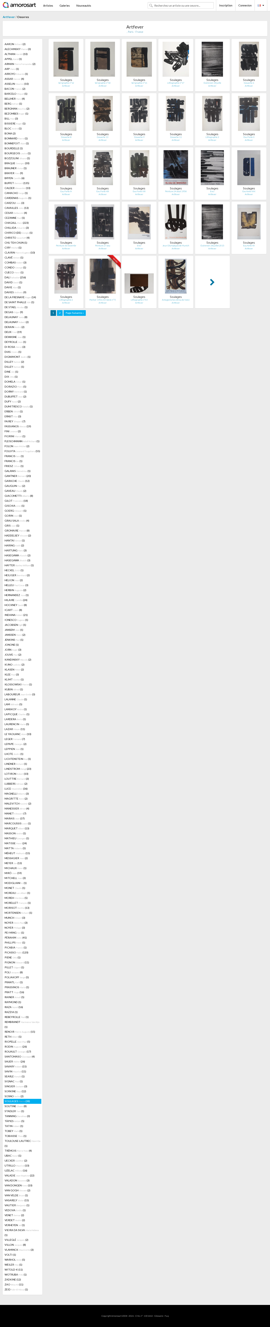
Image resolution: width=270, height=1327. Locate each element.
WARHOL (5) (15, 1259)
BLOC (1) (13, 128)
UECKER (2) (16, 1160)
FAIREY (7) (15, 421)
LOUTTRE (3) (17, 778)
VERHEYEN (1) (15, 1225)
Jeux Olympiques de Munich (176, 245)
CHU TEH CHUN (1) (16, 242)
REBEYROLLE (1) (17, 1017)
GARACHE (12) (17, 480)
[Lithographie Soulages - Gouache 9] (139, 114)
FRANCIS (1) (14, 456)
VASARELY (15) (17, 1200)
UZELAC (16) (16, 1170)
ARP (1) (12, 68)
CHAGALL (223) (17, 222)
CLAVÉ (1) (14, 257)
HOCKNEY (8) (16, 605)
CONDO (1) (15, 267)
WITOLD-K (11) (14, 1269)
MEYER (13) (13, 863)
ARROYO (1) (16, 73)
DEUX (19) (13, 331)
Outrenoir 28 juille (212, 82)
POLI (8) (14, 972)
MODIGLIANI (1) (16, 882)
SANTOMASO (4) (20, 1056)
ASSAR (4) (14, 78)
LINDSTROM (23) (18, 768)
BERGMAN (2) (17, 108)
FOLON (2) (17, 446)
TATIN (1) (14, 1126)
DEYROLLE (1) (15, 341)
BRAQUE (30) (17, 163)
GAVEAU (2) (15, 490)
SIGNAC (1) (14, 1081)
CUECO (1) (14, 272)
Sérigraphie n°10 (103, 82)
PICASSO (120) (16, 952)
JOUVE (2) (13, 654)
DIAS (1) (13, 351)
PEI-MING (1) (14, 932)
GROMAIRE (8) (17, 530)
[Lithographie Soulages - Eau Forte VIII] (139, 168)
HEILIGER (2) (17, 575)
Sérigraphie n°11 (139, 82)
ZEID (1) (16, 1289)
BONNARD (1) (16, 138)
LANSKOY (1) (16, 709)
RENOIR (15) (20, 1031)
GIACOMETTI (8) (19, 495)
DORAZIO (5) (15, 386)
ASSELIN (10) (17, 83)
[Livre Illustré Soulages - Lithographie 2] (66, 277)
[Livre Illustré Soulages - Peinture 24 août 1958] (175, 168)
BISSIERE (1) (15, 123)
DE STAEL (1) (16, 307)
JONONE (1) (12, 644)
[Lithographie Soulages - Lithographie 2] (212, 114)
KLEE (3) (12, 674)
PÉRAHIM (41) (16, 937)
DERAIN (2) (14, 327)
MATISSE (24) (16, 843)
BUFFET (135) (17, 183)
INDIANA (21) (16, 614)
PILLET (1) (14, 967)
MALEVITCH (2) (18, 803)
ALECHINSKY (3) (18, 49)
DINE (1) (11, 371)
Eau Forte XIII (102, 191)
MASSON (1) (15, 833)
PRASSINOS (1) (17, 987)
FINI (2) (13, 431)
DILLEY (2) (14, 361)
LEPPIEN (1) (14, 748)
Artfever (9, 17)
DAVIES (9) (15, 292)
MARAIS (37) (15, 818)
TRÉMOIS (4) (18, 1150)
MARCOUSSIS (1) (18, 823)
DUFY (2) (13, 401)
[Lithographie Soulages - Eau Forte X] (249, 114)
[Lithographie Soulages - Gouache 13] (103, 114)
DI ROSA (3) (15, 346)
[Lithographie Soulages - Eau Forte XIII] (102, 168)
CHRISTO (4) (17, 237)
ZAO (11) (14, 1284)
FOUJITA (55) (22, 451)
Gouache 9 (139, 137)
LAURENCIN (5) (17, 724)
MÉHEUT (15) (17, 853)
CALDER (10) (17, 188)
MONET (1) (15, 887)
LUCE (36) (16, 788)
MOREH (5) (16, 897)
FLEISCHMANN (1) (22, 441)
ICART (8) (13, 609)
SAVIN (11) (15, 1071)
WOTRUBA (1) (16, 1274)
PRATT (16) (14, 992)
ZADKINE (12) (13, 1279)
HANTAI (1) (15, 540)
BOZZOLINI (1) (17, 158)
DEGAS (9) (14, 312)
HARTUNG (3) (16, 550)
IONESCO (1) (16, 619)
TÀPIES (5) (14, 1121)
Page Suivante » (75, 312)
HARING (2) (14, 545)
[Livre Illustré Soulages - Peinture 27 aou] (102, 223)
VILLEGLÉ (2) (16, 1239)
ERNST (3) (13, 416)
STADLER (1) (14, 1111)
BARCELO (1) (16, 93)
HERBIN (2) (15, 590)
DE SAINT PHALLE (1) (19, 302)
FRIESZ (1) (14, 466)
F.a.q (167, 1315)
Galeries (65, 5)
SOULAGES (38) (17, 1101)
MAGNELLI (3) (17, 793)
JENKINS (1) (14, 639)
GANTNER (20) (18, 475)
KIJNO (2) (14, 664)
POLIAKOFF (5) (17, 977)
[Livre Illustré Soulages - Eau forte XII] (249, 223)
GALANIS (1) (17, 470)
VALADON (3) (17, 1180)
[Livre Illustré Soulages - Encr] (212, 168)
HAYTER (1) (19, 565)
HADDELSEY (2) (18, 535)
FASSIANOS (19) (18, 426)
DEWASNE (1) (15, 336)
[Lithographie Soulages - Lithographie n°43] (139, 277)
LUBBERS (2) (16, 783)
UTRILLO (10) (17, 1165)
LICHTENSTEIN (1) (18, 758)
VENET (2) (14, 1215)
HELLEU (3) (16, 585)
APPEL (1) (13, 58)
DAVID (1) (13, 282)
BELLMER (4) (15, 98)
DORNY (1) (16, 391)
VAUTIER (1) (17, 1205)
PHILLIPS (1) (15, 942)
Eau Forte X (249, 137)
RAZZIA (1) (11, 1012)
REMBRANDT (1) (22, 1024)
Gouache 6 (249, 82)
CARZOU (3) (14, 202)
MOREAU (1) (17, 892)
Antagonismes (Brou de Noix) (176, 299)
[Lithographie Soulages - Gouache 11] (176, 114)
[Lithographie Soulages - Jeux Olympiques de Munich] (176, 223)
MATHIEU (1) (17, 838)
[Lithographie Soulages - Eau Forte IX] (66, 168)
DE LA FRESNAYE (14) (20, 297)
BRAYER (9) (14, 173)
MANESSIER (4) (17, 808)
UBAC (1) (13, 1155)
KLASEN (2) (14, 669)
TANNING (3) (17, 1116)
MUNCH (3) (15, 917)
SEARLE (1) (15, 1076)
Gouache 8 (66, 137)
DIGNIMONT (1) (17, 356)
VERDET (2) (15, 1220)
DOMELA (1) (15, 381)
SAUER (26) (15, 1061)
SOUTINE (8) (16, 1106)
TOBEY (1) (13, 1130)
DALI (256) (15, 277)
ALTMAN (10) (16, 54)
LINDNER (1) (16, 763)
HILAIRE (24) (16, 600)
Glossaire (158, 1315)
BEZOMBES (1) (16, 113)
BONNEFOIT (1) (17, 143)
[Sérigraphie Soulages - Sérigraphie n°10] (102, 60)
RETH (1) (13, 1036)
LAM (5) (13, 704)
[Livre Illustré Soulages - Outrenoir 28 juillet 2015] (212, 223)
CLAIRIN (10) (20, 252)
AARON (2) (15, 44)
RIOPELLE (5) (17, 1041)
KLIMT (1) (14, 679)
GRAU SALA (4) (17, 520)
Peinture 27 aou (102, 245)
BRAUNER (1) (16, 168)
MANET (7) (15, 813)
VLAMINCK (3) (19, 1249)
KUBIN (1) (14, 689)
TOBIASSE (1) (15, 1135)
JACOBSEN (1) (15, 624)
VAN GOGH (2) (17, 1190)
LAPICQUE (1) (17, 714)
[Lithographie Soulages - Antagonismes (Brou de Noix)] (176, 277)
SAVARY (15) (16, 1066)
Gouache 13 (102, 137)
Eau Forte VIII (139, 191)
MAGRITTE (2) (16, 798)
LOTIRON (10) (16, 773)
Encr (212, 191)
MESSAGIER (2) (16, 858)
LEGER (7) (15, 739)
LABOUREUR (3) (20, 694)
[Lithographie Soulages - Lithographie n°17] (176, 60)
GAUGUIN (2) (15, 485)
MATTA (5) (15, 848)
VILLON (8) (15, 1244)
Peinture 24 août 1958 (175, 191)
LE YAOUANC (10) (18, 734)
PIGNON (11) (17, 962)
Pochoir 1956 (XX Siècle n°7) (102, 299)
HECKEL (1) (14, 570)
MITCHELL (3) (15, 878)
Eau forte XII (249, 245)
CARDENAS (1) (18, 197)
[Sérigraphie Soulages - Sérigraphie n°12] (66, 60)
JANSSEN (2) (15, 634)
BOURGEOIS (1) (18, 153)
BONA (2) (10, 133)
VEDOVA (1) (15, 1210)
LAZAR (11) (15, 729)
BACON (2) (15, 88)
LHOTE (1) (14, 753)
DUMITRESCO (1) (19, 406)
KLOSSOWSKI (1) (18, 684)
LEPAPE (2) (15, 743)
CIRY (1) (13, 247)
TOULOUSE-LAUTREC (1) (22, 1143)
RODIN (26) (16, 1046)
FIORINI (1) (15, 436)
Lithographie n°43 (139, 299)
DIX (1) (11, 376)
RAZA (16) (14, 1007)
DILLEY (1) (14, 366)
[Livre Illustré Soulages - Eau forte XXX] (248, 168)
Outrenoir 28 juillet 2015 (212, 245)
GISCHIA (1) (14, 505)
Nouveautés (83, 5)
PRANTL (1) (14, 982)
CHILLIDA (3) (17, 227)
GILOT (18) (16, 500)
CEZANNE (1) (15, 217)
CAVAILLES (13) (17, 207)
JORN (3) (13, 649)
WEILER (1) (13, 1264)
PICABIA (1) (16, 947)
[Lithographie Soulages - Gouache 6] (249, 60)
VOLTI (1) (10, 1254)
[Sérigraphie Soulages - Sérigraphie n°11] (139, 60)
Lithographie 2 (212, 137)
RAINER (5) (14, 997)
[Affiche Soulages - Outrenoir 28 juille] (212, 60)
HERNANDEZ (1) (17, 595)
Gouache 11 (176, 137)
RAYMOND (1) (13, 1002)
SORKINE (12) (15, 1091)
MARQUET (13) (17, 828)
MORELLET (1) (18, 902)
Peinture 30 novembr (66, 245)
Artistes (48, 5)
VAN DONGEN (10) (18, 1185)
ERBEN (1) (14, 411)
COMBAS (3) (15, 262)
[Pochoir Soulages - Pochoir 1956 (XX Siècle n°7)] (102, 277)
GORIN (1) (13, 515)
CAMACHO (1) (16, 193)
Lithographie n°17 (175, 82)
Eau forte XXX (248, 191)
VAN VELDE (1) (16, 1195)
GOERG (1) (15, 510)
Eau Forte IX (66, 191)
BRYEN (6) (14, 178)
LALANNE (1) (16, 699)
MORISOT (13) (17, 907)
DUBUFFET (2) (15, 396)
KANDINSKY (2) (18, 659)
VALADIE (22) (19, 1175)
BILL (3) (11, 118)
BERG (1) (13, 103)
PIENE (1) (13, 957)
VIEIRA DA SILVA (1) (22, 1232)
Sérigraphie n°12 (66, 82)
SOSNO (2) (14, 1096)
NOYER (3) (16, 922)
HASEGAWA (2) (17, 555)
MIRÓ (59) (13, 873)
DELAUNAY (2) (17, 322)
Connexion (245, 5)
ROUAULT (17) (18, 1051)
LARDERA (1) (15, 719)
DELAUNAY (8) (16, 317)
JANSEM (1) (14, 629)
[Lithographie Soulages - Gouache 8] (66, 114)
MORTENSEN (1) (18, 912)
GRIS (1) (12, 525)
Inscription (225, 5)
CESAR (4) (16, 212)
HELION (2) (14, 580)
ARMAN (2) (20, 63)
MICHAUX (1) (15, 868)
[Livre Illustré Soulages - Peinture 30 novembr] (66, 223)
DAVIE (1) (13, 287)
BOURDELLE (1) (14, 148)
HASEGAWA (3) (17, 560)
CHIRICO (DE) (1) (19, 232)
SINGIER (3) (16, 1086)
